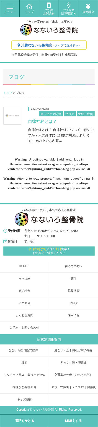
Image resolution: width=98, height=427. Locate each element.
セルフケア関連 (50, 114)
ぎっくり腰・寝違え (73, 362)
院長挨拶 (74, 290)
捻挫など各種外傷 (24, 387)
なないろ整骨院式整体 (23, 350)
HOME (23, 266)
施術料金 (24, 290)
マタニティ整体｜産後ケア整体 (24, 375)
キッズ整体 (24, 399)
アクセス (24, 303)
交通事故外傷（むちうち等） (73, 375)
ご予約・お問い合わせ (24, 327)
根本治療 (24, 278)
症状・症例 (85, 114)
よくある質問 (24, 315)
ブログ (69, 114)
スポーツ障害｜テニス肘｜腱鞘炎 (73, 387)
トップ (7, 93)
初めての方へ (74, 266)
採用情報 (74, 315)
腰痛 (24, 362)
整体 (74, 278)
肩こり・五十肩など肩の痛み (73, 350)
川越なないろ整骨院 (51, 45)
